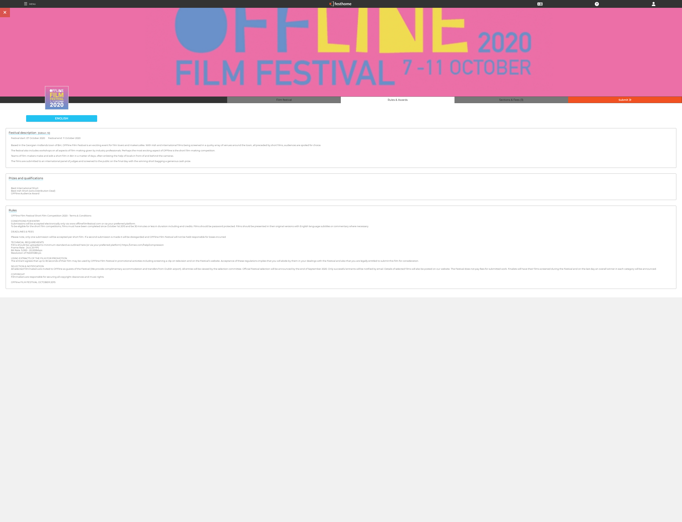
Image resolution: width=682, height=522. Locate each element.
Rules (13, 210)
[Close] (5, 12)
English (61, 118)
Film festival (284, 99)
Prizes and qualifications (26, 178)
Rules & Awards (398, 99)
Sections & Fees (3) (511, 99)
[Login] (653, 3)
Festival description (29, 132)
